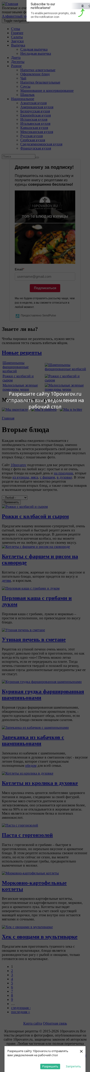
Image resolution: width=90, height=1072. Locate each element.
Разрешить (50, 1066)
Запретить (73, 1066)
